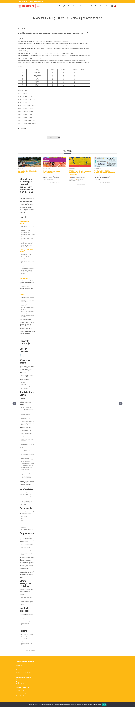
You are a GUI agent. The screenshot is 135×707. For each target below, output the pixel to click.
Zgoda (104, 704)
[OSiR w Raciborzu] (30, 6)
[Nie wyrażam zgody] (133, 704)
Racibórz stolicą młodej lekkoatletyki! (51, 172)
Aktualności (32, 650)
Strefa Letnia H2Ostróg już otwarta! (27, 172)
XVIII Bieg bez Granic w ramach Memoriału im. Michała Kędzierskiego (80, 172)
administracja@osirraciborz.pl (23, 672)
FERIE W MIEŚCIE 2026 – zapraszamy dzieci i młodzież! (104, 172)
